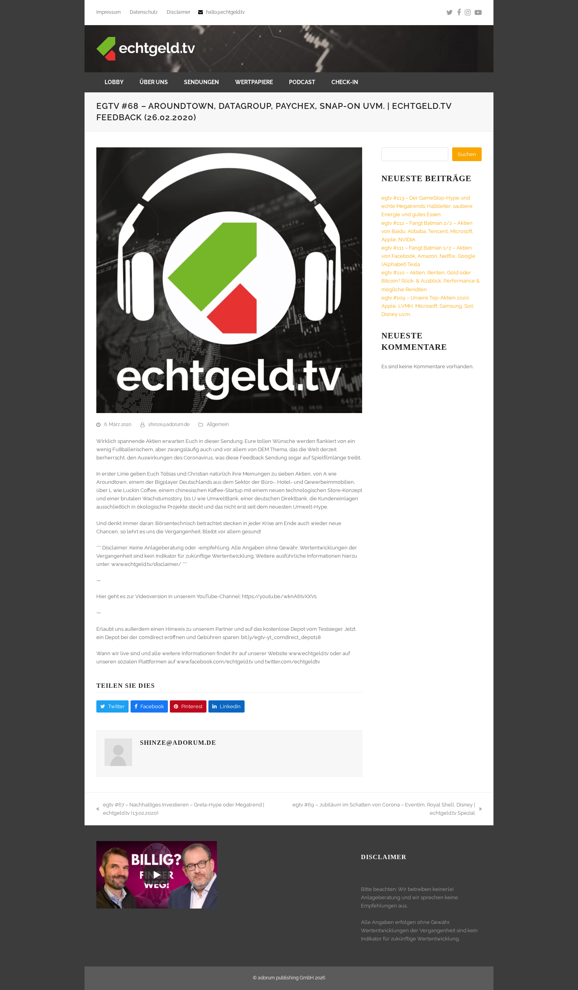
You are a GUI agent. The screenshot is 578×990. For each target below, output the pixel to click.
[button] (112, 706)
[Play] (156, 874)
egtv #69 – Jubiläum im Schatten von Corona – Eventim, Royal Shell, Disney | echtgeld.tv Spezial (381, 809)
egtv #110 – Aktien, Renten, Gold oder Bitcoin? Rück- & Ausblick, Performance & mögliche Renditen (430, 281)
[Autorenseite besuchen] (118, 764)
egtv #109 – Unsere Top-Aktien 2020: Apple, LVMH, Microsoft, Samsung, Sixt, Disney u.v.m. (427, 306)
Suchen (467, 154)
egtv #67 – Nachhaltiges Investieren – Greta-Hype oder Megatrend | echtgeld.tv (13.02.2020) (180, 809)
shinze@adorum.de (169, 424)
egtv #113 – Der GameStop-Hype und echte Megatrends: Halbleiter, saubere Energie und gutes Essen (427, 206)
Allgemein (218, 424)
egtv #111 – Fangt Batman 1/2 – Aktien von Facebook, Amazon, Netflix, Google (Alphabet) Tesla (428, 256)
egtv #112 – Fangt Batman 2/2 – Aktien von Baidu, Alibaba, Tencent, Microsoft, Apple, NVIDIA (427, 231)
